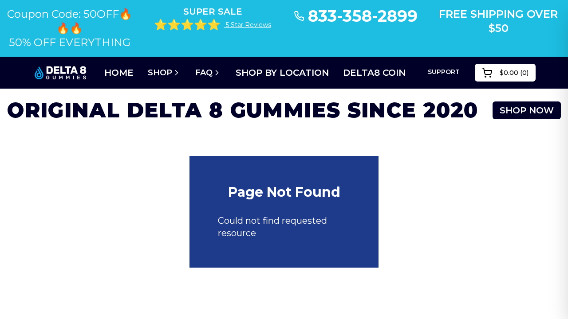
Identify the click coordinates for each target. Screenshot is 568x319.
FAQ (204, 73)
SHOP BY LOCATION (282, 72)
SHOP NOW (527, 110)
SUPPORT (444, 72)
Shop (160, 73)
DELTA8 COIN (374, 72)
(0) (514, 73)
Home (119, 72)
